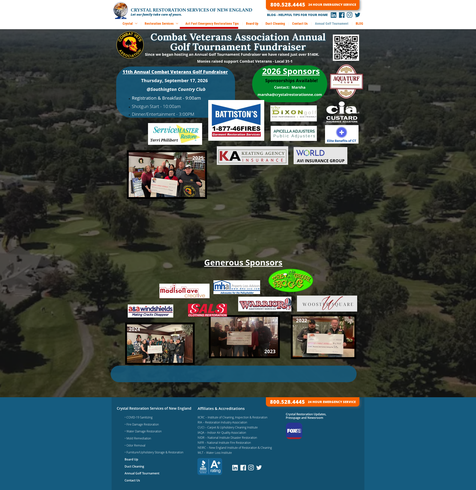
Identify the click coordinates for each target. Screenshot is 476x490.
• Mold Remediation (138, 438)
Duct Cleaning (275, 23)
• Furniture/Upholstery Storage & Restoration (154, 452)
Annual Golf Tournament (331, 23)
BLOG (359, 23)
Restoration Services (159, 23)
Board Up (252, 23)
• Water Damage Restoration (143, 431)
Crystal (128, 23)
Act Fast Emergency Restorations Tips (212, 23)
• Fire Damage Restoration (142, 424)
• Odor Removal (135, 445)
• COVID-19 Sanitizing (138, 417)
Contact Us (300, 23)
